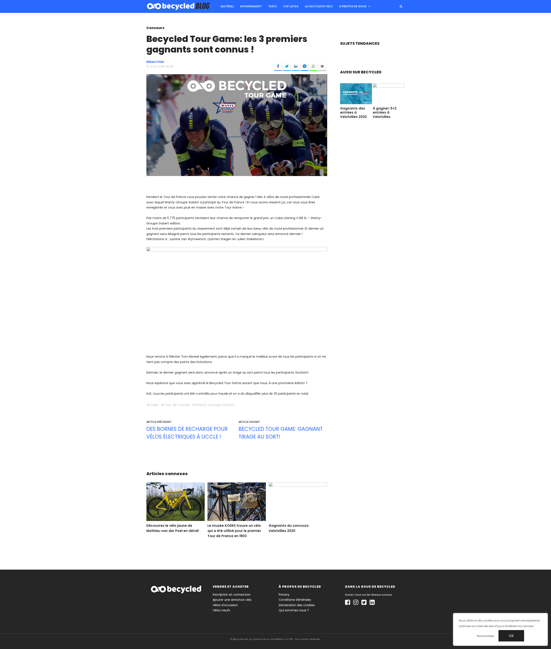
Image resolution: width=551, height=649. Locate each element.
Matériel (227, 6)
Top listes (290, 6)
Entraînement (251, 6)
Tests (272, 6)
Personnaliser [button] (485, 636)
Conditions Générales (295, 600)
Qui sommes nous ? (294, 610)
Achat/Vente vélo (319, 6)
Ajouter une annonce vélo (232, 600)
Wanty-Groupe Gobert (215, 404)
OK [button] (511, 635)
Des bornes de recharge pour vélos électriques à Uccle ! (187, 432)
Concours (155, 27)
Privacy (284, 594)
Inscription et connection (232, 594)
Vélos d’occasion (225, 605)
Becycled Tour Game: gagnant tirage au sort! (280, 432)
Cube (154, 404)
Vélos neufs (221, 610)
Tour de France (177, 404)
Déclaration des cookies (297, 605)
